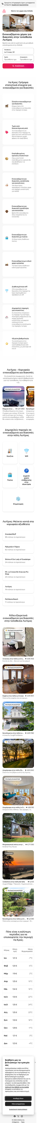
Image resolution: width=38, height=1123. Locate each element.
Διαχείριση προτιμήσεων (18, 1109)
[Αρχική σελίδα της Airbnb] (4, 11)
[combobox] (18, 52)
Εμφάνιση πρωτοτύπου (20, 5)
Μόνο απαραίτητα (18, 1104)
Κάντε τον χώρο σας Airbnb (22, 11)
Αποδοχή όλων (18, 1098)
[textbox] (10, 59)
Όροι (22, 1122)
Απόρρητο (15, 1122)
